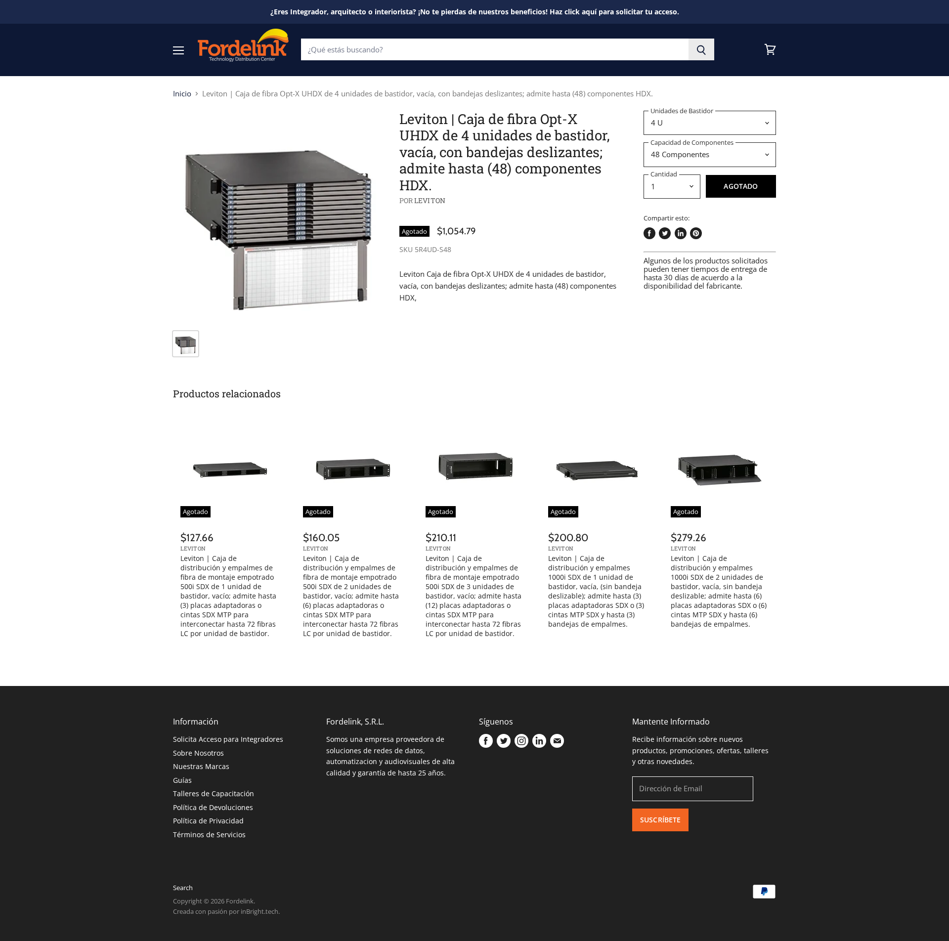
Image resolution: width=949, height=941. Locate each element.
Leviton (429, 200)
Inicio (182, 93)
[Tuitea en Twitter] (665, 233)
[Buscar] (702, 49)
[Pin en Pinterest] (696, 233)
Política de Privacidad (208, 820)
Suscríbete (660, 819)
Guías (182, 780)
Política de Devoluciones (213, 807)
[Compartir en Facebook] (649, 233)
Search (183, 887)
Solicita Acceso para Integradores (228, 739)
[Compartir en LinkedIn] (681, 233)
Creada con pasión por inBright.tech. (226, 911)
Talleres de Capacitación (213, 793)
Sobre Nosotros (198, 753)
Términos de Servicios (209, 834)
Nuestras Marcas (201, 766)
